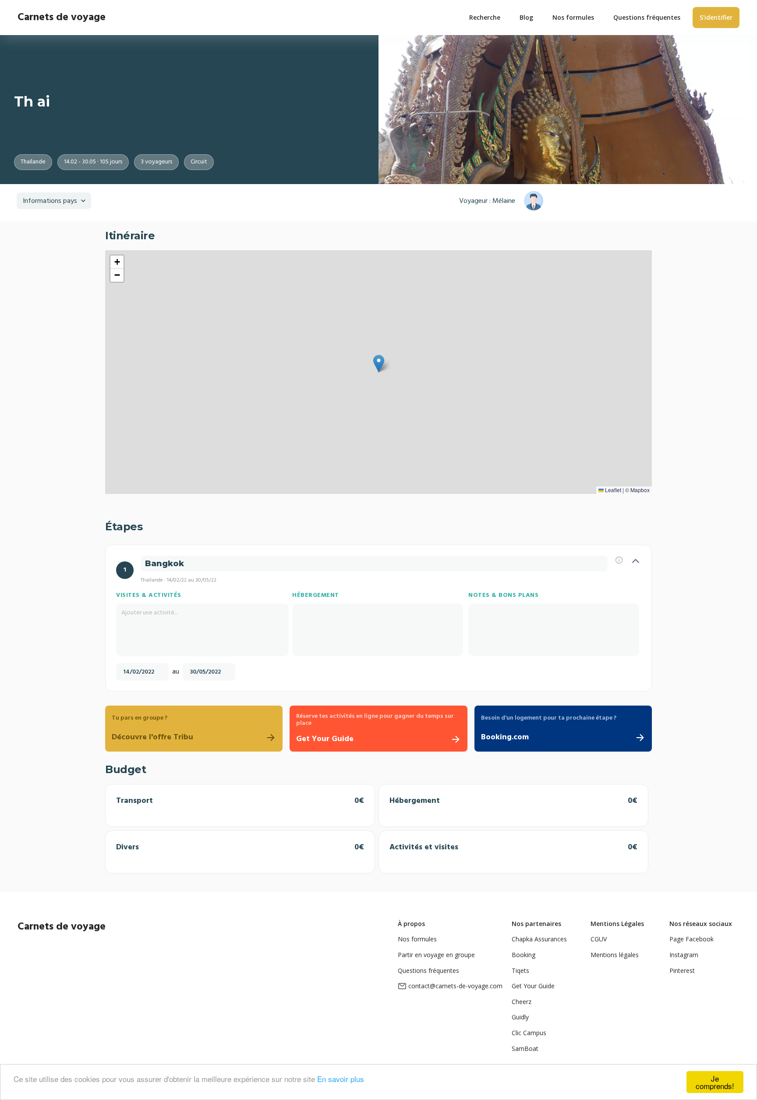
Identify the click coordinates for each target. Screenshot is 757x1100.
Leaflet (612, 489)
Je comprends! (715, 1082)
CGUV (599, 939)
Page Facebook (691, 939)
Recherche (484, 17)
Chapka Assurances (539, 939)
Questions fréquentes (428, 970)
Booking (523, 955)
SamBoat (525, 1048)
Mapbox (640, 489)
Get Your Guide (533, 986)
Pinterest (682, 970)
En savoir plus (340, 1078)
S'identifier (716, 17)
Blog (526, 17)
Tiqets (520, 970)
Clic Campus (529, 1033)
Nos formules (417, 939)
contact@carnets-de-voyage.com (455, 986)
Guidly (520, 1017)
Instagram (683, 955)
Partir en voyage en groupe (436, 955)
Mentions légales (615, 955)
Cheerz (521, 1001)
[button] (378, 364)
